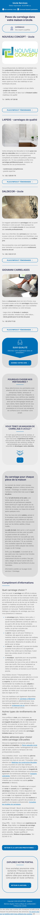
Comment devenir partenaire (28, 9)
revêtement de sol (18, 705)
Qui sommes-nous (10, 9)
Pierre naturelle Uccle (29, 745)
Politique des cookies (20, 906)
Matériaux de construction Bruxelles (24, 762)
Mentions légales (9, 904)
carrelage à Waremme (27, 699)
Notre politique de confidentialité (25, 904)
